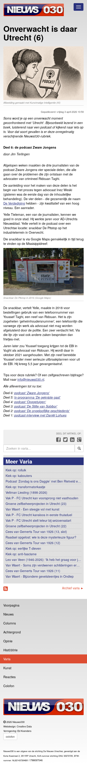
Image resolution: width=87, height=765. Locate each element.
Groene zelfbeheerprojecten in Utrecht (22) (36, 526)
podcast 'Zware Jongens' (32, 393)
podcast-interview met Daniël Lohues (40, 415)
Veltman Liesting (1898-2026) (26, 492)
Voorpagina (11, 605)
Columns (9, 623)
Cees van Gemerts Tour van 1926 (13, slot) (36, 531)
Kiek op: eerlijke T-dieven (23, 548)
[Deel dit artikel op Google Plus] (78, 440)
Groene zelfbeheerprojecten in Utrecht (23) (36, 503)
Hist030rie (10, 650)
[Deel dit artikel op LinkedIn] (71, 440)
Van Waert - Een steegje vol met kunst (32, 509)
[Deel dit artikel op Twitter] (64, 440)
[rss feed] (5, 589)
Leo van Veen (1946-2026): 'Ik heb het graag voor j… (43, 559)
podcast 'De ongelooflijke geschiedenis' (42, 410)
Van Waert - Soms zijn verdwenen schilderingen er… (43, 565)
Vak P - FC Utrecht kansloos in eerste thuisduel (39, 515)
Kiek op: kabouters (19, 475)
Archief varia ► (73, 588)
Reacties (9, 677)
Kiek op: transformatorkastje (25, 487)
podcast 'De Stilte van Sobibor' (35, 406)
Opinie (7, 641)
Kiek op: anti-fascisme (21, 554)
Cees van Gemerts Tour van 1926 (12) (33, 543)
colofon (10, 736)
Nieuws (8, 614)
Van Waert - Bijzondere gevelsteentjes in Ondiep (40, 576)
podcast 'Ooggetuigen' (30, 402)
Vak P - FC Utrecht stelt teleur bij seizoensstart (39, 520)
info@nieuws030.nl (30, 379)
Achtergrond (12, 632)
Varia (6, 659)
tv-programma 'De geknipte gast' (37, 397)
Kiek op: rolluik (16, 470)
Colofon (8, 686)
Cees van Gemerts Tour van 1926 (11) (33, 570)
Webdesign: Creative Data (17, 726)
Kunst (7, 668)
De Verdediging (14, 203)
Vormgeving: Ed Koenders (17, 731)
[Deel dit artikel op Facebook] (57, 440)
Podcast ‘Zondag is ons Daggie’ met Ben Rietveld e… (43, 481)
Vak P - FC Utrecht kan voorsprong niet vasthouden (42, 498)
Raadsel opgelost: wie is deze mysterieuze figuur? (41, 537)
